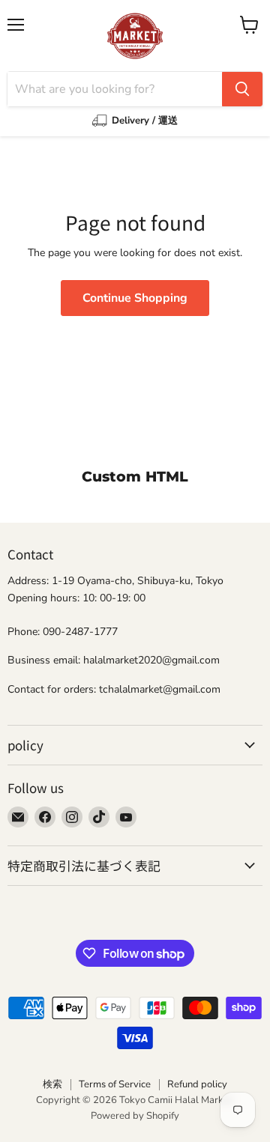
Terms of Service (115, 1084)
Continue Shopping (135, 298)
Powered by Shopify (135, 1116)
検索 (52, 1084)
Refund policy (197, 1084)
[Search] (242, 89)
